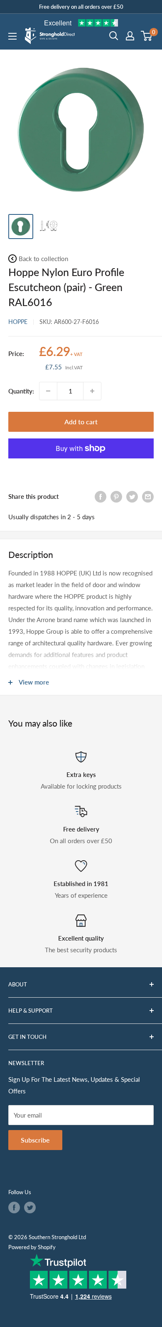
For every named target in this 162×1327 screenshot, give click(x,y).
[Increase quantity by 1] (92, 391)
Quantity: (21, 391)
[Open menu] (12, 36)
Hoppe (17, 321)
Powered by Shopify (32, 1247)
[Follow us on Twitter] (30, 1207)
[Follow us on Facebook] (14, 1207)
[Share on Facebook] (100, 496)
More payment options (81, 467)
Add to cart (81, 422)
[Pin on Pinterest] (116, 496)
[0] (147, 36)
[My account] (130, 35)
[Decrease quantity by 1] (48, 391)
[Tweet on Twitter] (132, 496)
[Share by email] (148, 496)
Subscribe (35, 1140)
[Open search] (113, 35)
